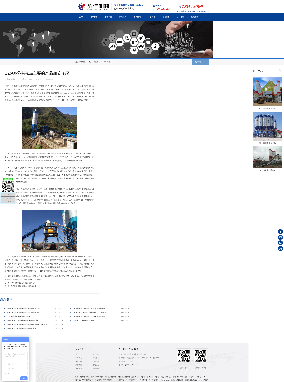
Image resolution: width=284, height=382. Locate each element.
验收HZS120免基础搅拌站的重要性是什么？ (24, 312)
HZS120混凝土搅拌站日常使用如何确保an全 (90, 316)
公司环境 (151, 17)
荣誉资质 (166, 17)
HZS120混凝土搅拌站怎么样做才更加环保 (89, 308)
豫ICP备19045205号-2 (132, 365)
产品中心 (122, 17)
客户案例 (137, 17)
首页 (89, 62)
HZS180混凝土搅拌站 (267, 108)
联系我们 (194, 17)
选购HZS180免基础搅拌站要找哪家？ (21, 328)
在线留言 (180, 17)
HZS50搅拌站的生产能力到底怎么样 (23, 283)
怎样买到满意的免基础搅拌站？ (19, 316)
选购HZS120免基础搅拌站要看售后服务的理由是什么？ (29, 324)
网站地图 (96, 368)
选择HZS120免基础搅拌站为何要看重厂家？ (24, 308)
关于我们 (94, 17)
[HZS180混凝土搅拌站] (267, 91)
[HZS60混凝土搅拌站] (267, 157)
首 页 (81, 17)
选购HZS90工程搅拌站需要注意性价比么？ (24, 320)
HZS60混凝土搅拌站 (267, 170)
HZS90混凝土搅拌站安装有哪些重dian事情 (89, 312)
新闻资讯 (108, 17)
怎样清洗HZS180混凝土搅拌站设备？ (23, 286)
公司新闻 (107, 62)
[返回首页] (280, 248)
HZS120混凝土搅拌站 (267, 143)
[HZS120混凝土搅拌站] (267, 126)
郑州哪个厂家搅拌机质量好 (83, 320)
